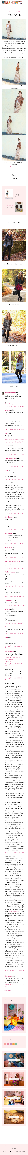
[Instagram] (8, 1044)
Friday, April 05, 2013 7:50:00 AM (14, 529)
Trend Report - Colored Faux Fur (14, 264)
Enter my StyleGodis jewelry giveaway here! (12, 658)
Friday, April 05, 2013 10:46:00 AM (14, 597)
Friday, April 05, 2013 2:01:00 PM (14, 634)
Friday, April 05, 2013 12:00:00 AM (14, 406)
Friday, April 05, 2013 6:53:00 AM (14, 513)
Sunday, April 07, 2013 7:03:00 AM (14, 852)
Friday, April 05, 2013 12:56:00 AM (14, 454)
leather (10, 12)
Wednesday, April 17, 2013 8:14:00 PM (14, 985)
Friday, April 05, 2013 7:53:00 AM (14, 543)
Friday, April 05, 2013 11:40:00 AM (14, 605)
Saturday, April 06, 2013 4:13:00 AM (13, 665)
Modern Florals (14, 305)
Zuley (6, 637)
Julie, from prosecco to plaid (13, 561)
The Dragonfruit (9, 652)
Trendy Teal (8, 661)
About (14, 1148)
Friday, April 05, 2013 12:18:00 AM (14, 430)
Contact (11, 1146)
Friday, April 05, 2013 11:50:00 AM (14, 623)
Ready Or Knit (14, 386)
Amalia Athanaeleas (10, 392)
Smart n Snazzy (9, 404)
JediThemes (14, 1153)
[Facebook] (5, 1044)
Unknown (7, 410)
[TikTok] (13, 1044)
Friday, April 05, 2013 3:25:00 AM (14, 479)
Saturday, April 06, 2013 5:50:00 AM (14, 679)
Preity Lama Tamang (10, 458)
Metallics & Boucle (14, 345)
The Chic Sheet (9, 517)
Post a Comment (8, 990)
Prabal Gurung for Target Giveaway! (14, 440)
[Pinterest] (11, 1044)
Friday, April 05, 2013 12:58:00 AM (14, 467)
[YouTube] (16, 1044)
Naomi (7, 433)
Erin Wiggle (8, 976)
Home (4, 1146)
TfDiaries (19, 1151)
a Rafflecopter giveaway (14, 167)
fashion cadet (8, 533)
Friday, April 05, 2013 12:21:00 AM (14, 442)
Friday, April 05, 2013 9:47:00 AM (14, 558)
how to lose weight (14, 912)
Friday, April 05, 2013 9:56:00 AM (14, 586)
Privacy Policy (21, 1146)
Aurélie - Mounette (10, 572)
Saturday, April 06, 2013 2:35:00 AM (14, 647)
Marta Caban (8, 547)
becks (6, 470)
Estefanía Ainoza (9, 600)
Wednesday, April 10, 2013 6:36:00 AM (14, 971)
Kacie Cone (8, 627)
